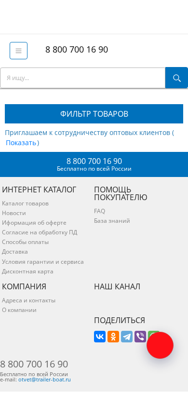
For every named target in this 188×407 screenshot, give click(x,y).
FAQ (99, 211)
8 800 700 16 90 (74, 49)
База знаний (112, 221)
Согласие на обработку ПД (39, 232)
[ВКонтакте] (100, 336)
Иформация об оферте (34, 222)
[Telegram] (127, 336)
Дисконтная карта (28, 271)
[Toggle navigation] (18, 50)
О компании (19, 310)
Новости (14, 213)
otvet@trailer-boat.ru (44, 379)
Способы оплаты (25, 242)
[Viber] (140, 336)
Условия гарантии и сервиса (43, 262)
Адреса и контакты (28, 300)
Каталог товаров (25, 203)
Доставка (15, 251)
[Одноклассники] (113, 336)
